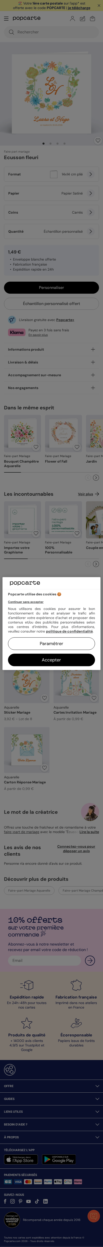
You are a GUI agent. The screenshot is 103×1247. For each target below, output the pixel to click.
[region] (51, 623)
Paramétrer (51, 644)
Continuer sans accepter (26, 602)
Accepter (51, 660)
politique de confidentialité (69, 631)
